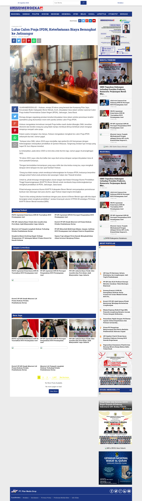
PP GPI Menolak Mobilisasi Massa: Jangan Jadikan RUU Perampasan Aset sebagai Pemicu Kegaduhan (75, 230)
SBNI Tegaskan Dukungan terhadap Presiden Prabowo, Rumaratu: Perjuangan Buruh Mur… (113, 90)
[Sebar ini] (14, 40)
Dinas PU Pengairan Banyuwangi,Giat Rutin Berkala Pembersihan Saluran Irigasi (115, 329)
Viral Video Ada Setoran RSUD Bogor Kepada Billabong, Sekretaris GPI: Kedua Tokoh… (114, 404)
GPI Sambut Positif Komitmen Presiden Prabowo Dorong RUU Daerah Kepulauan (115, 338)
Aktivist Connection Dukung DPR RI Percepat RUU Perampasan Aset (119, 103)
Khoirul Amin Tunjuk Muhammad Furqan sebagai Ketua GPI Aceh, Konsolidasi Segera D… (119, 137)
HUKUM (26, 37)
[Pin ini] (29, 40)
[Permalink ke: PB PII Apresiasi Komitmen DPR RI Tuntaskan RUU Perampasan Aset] (25, 260)
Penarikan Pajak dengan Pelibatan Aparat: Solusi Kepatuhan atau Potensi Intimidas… (116, 321)
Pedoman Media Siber (61, 498)
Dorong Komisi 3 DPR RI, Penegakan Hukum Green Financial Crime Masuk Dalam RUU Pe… (115, 293)
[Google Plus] (87, 21)
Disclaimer (35, 498)
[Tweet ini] (19, 40)
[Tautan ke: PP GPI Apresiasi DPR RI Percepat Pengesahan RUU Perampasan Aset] (104, 126)
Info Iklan (75, 498)
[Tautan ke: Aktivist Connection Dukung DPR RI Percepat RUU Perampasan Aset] (104, 102)
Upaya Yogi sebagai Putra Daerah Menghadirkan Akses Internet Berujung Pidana (74, 237)
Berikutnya (64, 377)
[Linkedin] (90, 21)
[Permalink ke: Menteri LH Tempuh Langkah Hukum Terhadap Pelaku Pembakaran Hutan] (53, 355)
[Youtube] (94, 21)
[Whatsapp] (34, 40)
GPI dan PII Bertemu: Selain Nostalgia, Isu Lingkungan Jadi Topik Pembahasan (115, 275)
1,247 (54, 377)
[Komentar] (39, 40)
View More (53, 391)
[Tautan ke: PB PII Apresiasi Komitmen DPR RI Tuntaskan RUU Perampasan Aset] (104, 113)
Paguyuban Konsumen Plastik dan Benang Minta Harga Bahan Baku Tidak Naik (116, 347)
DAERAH (20, 37)
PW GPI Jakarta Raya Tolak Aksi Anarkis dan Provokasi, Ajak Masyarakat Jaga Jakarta (29, 223)
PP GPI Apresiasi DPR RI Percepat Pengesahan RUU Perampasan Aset (53, 273)
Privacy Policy (46, 498)
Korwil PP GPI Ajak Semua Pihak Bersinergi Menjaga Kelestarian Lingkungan (116, 303)
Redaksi (26, 498)
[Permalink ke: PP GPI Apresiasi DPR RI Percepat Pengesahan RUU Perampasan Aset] (53, 260)
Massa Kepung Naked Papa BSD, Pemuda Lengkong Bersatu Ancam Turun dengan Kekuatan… (116, 312)
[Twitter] (83, 21)
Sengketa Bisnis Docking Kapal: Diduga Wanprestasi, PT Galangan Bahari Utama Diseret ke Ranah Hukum (31, 238)
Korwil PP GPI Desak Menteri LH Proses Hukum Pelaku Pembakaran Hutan (73, 223)
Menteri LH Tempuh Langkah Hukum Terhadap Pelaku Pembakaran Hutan (30, 230)
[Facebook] (80, 21)
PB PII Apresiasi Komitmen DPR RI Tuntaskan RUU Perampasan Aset (25, 272)
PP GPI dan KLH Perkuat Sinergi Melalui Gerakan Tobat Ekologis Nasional (115, 284)
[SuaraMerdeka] (26, 8)
